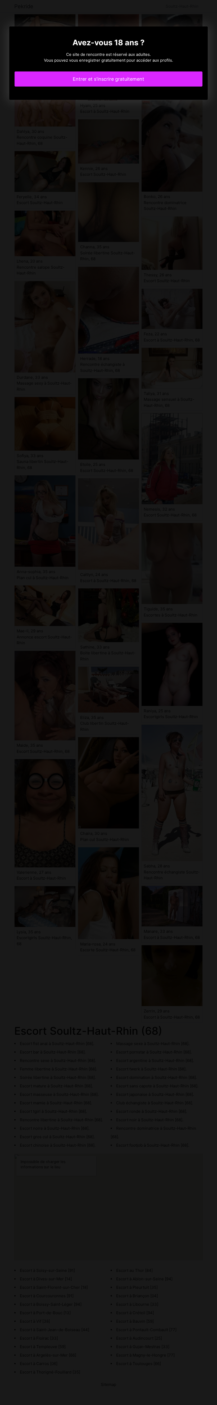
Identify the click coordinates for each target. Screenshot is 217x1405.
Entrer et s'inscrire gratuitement (108, 79)
